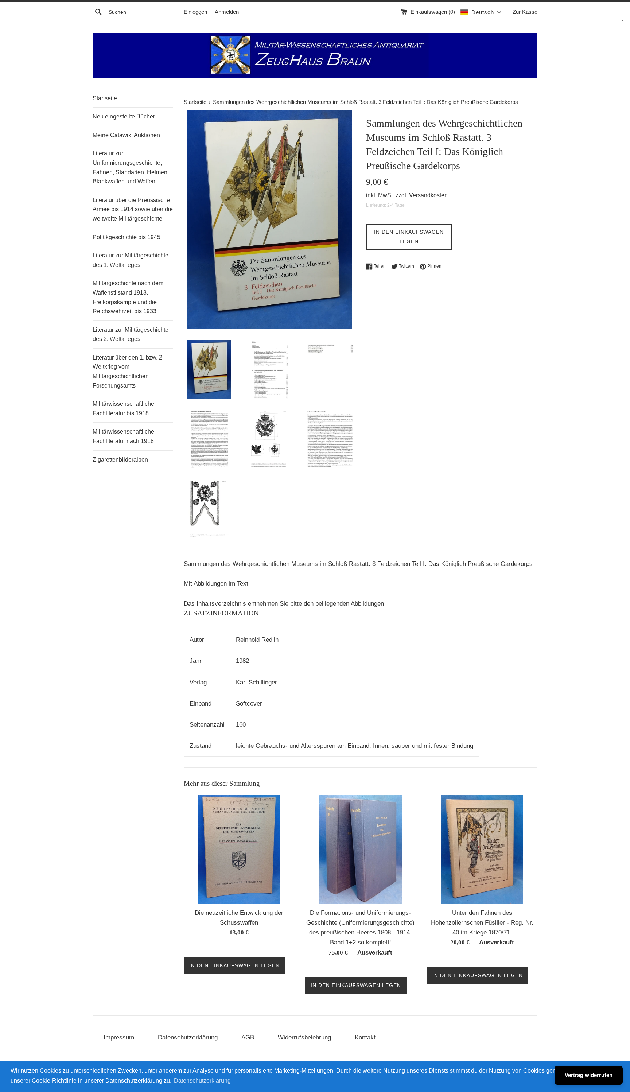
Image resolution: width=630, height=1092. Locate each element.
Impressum (119, 1037)
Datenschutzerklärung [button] (202, 1080)
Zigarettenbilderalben (120, 459)
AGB (247, 1037)
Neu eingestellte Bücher (124, 116)
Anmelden (227, 12)
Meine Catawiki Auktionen (126, 135)
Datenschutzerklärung (188, 1037)
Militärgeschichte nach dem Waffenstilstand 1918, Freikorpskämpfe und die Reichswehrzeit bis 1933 (128, 297)
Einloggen (195, 12)
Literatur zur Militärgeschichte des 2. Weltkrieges (130, 334)
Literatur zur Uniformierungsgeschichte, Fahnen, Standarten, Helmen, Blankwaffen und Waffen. (131, 167)
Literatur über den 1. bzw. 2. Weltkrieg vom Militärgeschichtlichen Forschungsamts (128, 371)
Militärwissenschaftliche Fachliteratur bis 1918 (123, 408)
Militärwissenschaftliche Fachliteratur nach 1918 (123, 436)
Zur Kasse (525, 12)
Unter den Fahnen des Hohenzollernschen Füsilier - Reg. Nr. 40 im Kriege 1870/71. (482, 922)
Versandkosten (428, 195)
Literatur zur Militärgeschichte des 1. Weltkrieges (130, 260)
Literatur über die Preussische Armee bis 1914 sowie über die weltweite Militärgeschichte (133, 209)
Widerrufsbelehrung (304, 1037)
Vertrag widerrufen (588, 1075)
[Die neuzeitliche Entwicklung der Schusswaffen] (239, 849)
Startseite (105, 98)
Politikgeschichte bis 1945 (126, 237)
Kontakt (365, 1037)
